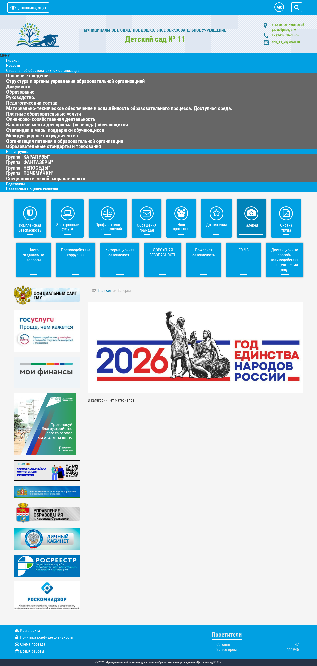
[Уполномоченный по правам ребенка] (47, 491)
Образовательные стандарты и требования (53, 146)
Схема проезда (32, 644)
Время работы (32, 651)
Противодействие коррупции (75, 252)
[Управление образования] (47, 512)
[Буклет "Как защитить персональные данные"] (47, 595)
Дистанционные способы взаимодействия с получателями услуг (284, 260)
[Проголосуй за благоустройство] (45, 423)
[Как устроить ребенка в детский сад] (47, 470)
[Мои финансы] (47, 372)
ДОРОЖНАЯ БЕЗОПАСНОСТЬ (162, 252)
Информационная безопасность (119, 252)
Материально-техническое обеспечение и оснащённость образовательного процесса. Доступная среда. (119, 108)
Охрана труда (286, 227)
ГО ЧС (244, 250)
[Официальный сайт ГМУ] (47, 294)
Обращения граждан (146, 227)
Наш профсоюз (181, 226)
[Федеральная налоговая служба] (47, 538)
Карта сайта (30, 630)
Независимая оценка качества (32, 189)
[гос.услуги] (47, 330)
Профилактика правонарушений (108, 226)
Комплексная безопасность (30, 227)
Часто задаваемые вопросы (33, 255)
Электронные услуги (67, 226)
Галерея (251, 225)
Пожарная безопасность (203, 252)
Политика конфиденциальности (46, 637)
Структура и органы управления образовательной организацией (75, 81)
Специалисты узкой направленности (45, 179)
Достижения (216, 224)
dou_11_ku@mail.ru (286, 42)
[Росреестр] (47, 565)
